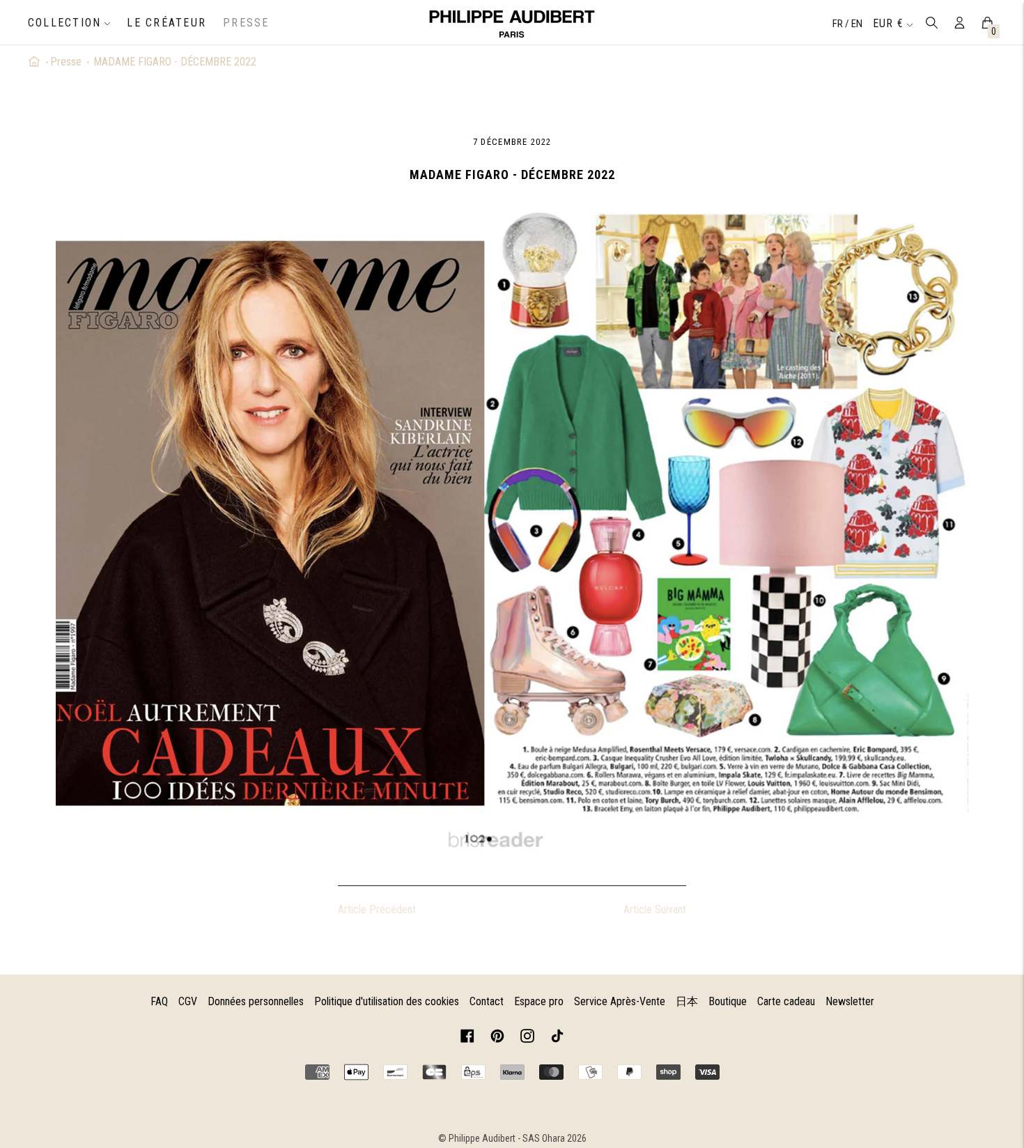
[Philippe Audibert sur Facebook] (467, 1038)
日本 (687, 1001)
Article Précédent (377, 909)
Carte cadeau (786, 1001)
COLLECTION (64, 22)
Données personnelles (256, 1001)
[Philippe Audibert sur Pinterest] (497, 1038)
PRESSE (246, 22)
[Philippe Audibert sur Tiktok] (557, 1038)
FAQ (159, 1001)
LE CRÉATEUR (166, 22)
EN (856, 23)
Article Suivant (654, 909)
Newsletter (849, 1001)
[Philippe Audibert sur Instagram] (527, 1038)
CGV (187, 1001)
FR (838, 23)
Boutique (727, 1001)
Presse (66, 61)
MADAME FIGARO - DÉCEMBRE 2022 (174, 61)
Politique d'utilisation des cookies (386, 1001)
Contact (487, 1001)
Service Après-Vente (619, 1001)
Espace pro (539, 1001)
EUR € (888, 23)
